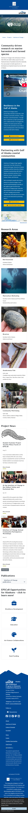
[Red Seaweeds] (14, 244)
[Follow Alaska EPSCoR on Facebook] (7, 716)
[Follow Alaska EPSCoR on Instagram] (10, 716)
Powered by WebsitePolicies (7, 810)
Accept (14, 808)
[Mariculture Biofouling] (14, 280)
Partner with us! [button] (15, 201)
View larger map (23, 222)
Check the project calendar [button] (14, 205)
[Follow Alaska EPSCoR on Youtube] (19, 716)
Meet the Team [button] (15, 139)
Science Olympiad (10, 727)
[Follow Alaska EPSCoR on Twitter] (13, 716)
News (7, 735)
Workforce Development (14, 609)
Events (7, 738)
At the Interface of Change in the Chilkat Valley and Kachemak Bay (13, 487)
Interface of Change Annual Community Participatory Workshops (13, 532)
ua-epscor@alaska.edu (15, 703)
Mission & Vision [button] (15, 136)
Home (4, 37)
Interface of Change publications (10, 581)
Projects (9, 37)
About (7, 721)
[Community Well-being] (14, 395)
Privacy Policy (5, 805)
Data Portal (9, 744)
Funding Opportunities (11, 741)
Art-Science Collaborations (14, 640)
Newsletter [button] (13, 712)
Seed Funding (14, 656)
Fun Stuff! (8, 730)
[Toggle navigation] (2, 15)
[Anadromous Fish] (14, 355)
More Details (6, 467)
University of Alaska (12, 783)
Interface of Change (18, 37)
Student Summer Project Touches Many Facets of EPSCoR (12, 444)
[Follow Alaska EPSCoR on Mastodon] (16, 716)
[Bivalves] (14, 319)
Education (14, 625)
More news (5, 569)
